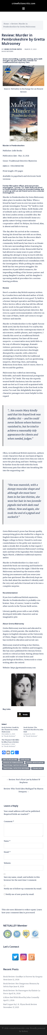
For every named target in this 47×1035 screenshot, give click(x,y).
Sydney (25, 1031)
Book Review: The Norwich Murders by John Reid (33, 729)
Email (7, 852)
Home (6, 24)
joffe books (25, 759)
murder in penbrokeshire (13, 762)
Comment (9, 821)
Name (7, 841)
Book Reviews (7, 51)
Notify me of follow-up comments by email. (23, 889)
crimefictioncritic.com (23, 3)
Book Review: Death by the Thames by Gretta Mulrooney (10, 729)
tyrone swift (37, 768)
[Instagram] (23, 957)
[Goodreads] (31, 957)
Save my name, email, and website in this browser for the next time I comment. (22, 878)
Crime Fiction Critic (13, 49)
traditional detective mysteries (16, 768)
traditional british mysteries (15, 765)
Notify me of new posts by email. (20, 894)
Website (7, 863)
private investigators (35, 762)
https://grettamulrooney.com (23, 668)
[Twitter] (15, 957)
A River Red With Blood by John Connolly (21, 997)
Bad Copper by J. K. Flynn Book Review (20, 1004)
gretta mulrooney (10, 759)
